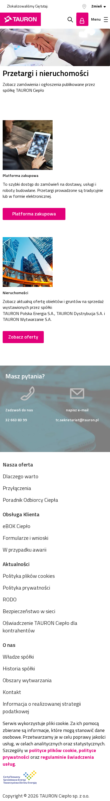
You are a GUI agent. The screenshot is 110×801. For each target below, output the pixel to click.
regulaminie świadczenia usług (48, 760)
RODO (10, 599)
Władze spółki (18, 656)
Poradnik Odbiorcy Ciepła (30, 500)
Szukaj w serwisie (70, 19)
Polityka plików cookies (29, 576)
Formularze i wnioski (25, 538)
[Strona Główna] (20, 19)
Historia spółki (19, 668)
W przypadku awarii (24, 549)
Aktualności (16, 564)
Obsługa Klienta (21, 514)
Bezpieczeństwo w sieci (29, 611)
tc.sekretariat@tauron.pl (77, 420)
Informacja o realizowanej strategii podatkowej (42, 707)
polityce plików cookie (53, 750)
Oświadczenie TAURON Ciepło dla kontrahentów (40, 627)
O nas (9, 645)
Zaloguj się (82, 19)
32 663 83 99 (16, 420)
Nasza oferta (18, 464)
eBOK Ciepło (16, 526)
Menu (96, 19)
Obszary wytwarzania (27, 680)
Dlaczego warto (20, 476)
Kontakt (12, 692)
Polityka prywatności (26, 587)
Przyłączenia (17, 488)
